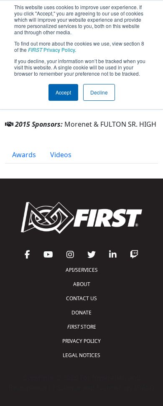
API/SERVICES (82, 269)
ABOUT (81, 284)
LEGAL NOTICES (81, 355)
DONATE (81, 312)
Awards (24, 154)
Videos (60, 154)
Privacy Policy (51, 49)
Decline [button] (99, 92)
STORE (81, 326)
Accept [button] (63, 92)
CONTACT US (81, 298)
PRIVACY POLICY (81, 341)
